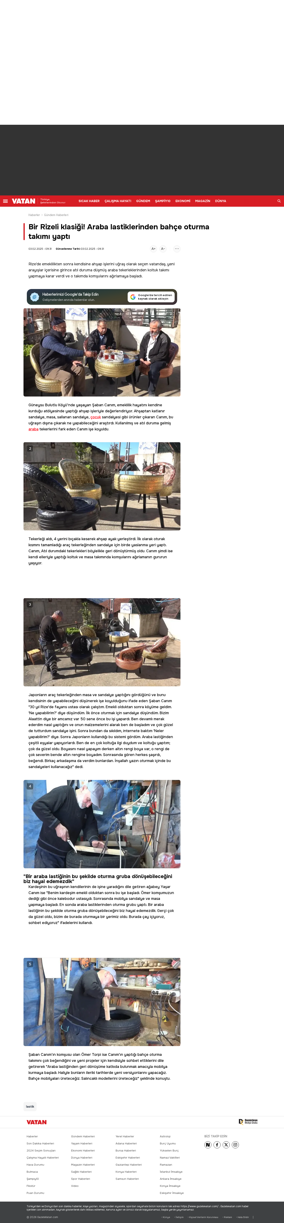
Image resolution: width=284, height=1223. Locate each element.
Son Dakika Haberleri (40, 1143)
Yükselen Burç (169, 1150)
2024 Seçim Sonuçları (41, 1150)
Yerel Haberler (125, 1136)
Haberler (34, 215)
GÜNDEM (143, 201)
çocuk (95, 417)
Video (75, 1186)
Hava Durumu (35, 1164)
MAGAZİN (202, 201)
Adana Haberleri (126, 1143)
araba (113, 270)
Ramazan (166, 1164)
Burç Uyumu (168, 1143)
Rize (32, 264)
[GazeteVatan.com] (37, 1122)
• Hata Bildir (242, 1217)
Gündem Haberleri (56, 215)
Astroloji (165, 1136)
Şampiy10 (33, 1179)
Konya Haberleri (126, 1172)
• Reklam (227, 1217)
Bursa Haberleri (126, 1150)
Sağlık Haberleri (81, 1172)
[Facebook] (217, 1144)
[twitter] (226, 1144)
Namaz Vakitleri (170, 1157)
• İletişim (179, 1217)
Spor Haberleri (80, 1179)
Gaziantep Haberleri (129, 1164)
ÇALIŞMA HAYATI (118, 201)
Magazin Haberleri (83, 1164)
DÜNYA (220, 201)
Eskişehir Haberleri (128, 1157)
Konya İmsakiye (170, 1186)
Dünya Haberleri (81, 1157)
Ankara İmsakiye (171, 1179)
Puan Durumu (35, 1193)
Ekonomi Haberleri (83, 1150)
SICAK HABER (89, 201)
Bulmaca (32, 1172)
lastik (30, 1106)
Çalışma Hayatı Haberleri (43, 1157)
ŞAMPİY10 (162, 201)
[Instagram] (235, 1144)
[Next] (207, 1144)
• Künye (165, 1217)
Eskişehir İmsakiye (172, 1193)
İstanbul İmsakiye (171, 1172)
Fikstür (31, 1186)
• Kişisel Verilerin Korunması (203, 1217)
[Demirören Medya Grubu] (248, 1122)
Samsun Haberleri (127, 1179)
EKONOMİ (182, 201)
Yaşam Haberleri (81, 1143)
